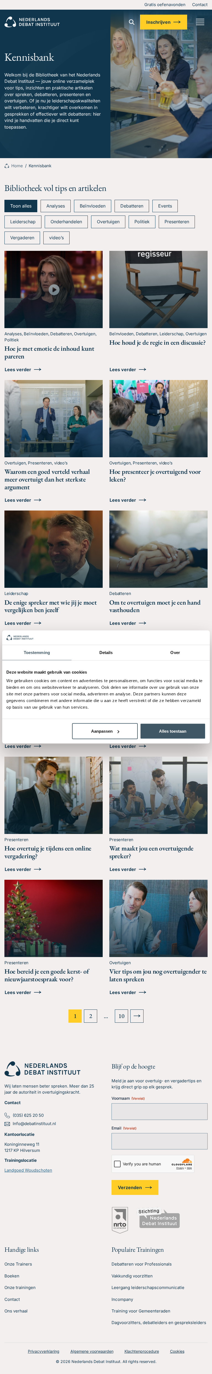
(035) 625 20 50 (28, 1115)
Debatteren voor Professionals (142, 1264)
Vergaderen (22, 237)
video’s (56, 237)
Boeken (11, 1276)
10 (121, 1016)
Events (165, 206)
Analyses (55, 206)
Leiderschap (23, 221)
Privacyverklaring (43, 1351)
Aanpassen (102, 731)
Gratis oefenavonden (165, 4)
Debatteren (131, 206)
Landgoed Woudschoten (28, 1170)
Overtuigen (108, 221)
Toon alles (20, 206)
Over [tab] (175, 652)
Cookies (177, 1351)
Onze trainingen (20, 1287)
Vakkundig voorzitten (132, 1276)
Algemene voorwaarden (91, 1351)
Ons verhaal (16, 1311)
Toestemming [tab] (37, 652)
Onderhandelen (66, 221)
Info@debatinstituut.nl (34, 1123)
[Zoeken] (131, 22)
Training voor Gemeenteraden (141, 1311)
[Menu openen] (200, 22)
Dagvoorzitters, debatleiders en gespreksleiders (159, 1322)
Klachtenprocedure (141, 1351)
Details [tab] (106, 652)
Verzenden (130, 1187)
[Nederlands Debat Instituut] (32, 22)
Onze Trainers (18, 1264)
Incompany (122, 1299)
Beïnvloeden (92, 206)
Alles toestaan (172, 731)
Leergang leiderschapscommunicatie (148, 1287)
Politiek (142, 221)
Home (17, 165)
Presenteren (177, 221)
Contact (200, 4)
